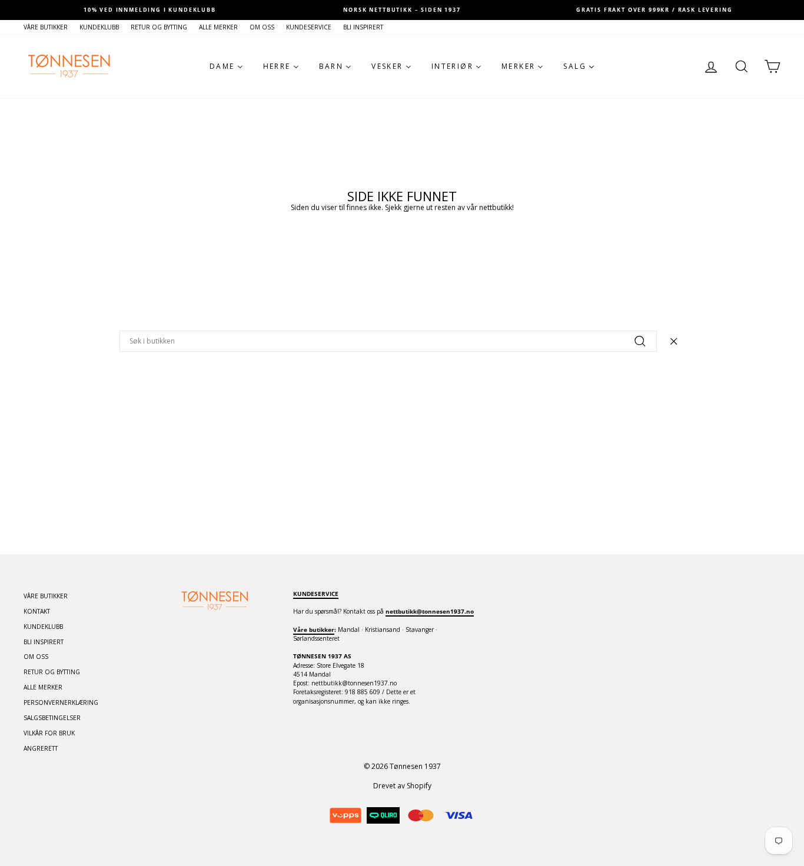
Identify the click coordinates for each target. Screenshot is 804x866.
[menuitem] (226, 66)
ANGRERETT (41, 748)
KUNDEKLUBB (99, 27)
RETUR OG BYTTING (159, 27)
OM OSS (262, 27)
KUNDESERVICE (308, 27)
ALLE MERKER (218, 27)
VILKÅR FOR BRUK (49, 733)
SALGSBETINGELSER (52, 718)
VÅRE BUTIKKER (46, 27)
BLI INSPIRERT (363, 27)
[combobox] (388, 341)
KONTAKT (37, 611)
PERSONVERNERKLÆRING (61, 702)
